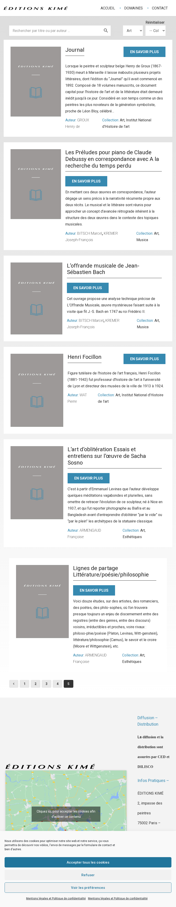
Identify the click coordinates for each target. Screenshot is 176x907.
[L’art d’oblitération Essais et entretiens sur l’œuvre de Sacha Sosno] (37, 482)
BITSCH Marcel (89, 233)
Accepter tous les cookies (88, 862)
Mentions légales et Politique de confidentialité (56, 898)
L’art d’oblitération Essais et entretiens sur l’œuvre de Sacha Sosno (107, 456)
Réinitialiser (155, 22)
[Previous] (13, 684)
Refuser (88, 875)
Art (122, 120)
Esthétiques (132, 537)
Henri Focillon (85, 357)
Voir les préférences (88, 888)
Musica (142, 240)
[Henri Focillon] (37, 390)
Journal (74, 50)
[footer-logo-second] (36, 8)
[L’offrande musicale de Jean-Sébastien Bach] (36, 298)
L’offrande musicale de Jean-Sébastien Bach (103, 269)
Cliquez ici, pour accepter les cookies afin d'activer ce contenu (66, 814)
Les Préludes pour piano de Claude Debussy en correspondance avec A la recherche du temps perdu (112, 159)
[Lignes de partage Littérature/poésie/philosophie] (42, 601)
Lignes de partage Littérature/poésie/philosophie (111, 571)
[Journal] (36, 82)
